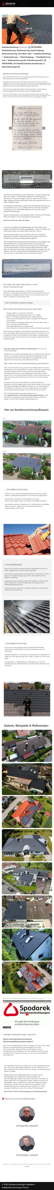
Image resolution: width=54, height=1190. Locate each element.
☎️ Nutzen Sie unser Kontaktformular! (18, 1099)
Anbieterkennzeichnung (11, 1187)
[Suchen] (50, 4)
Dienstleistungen (36, 164)
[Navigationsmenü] (24, 4)
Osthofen (23, 47)
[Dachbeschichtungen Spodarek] (9, 3)
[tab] (13, 164)
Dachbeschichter (13, 164)
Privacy (26, 1187)
